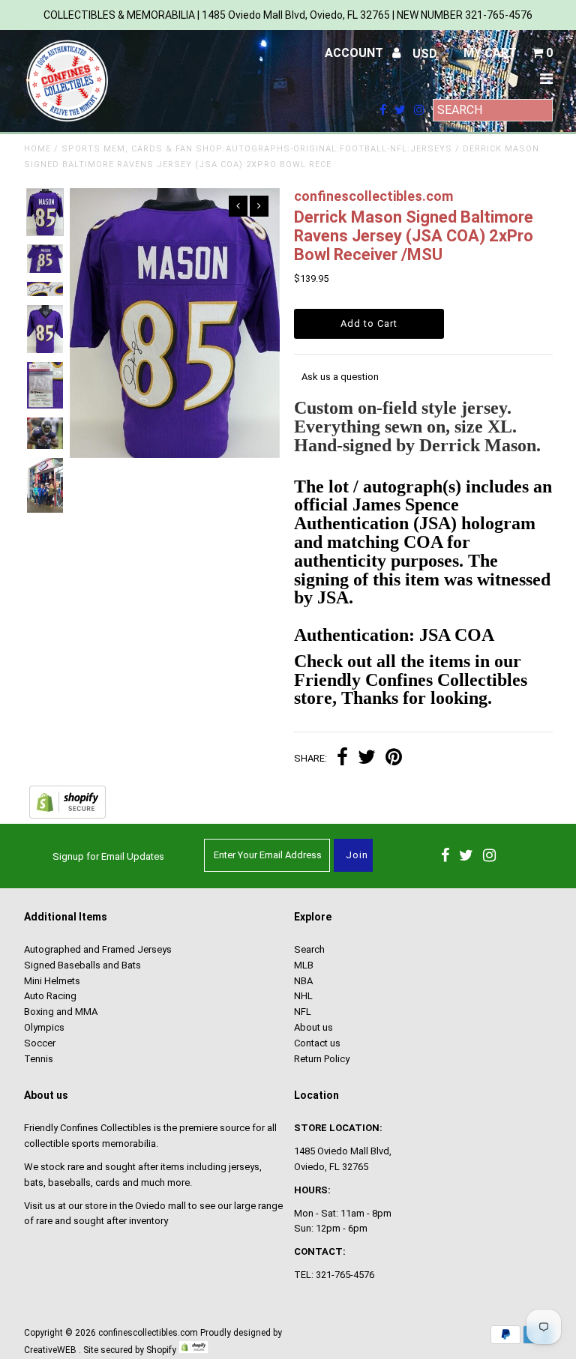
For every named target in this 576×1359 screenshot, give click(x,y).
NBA (303, 980)
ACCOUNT (355, 53)
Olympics (44, 1027)
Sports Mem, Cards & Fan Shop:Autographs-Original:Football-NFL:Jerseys (257, 149)
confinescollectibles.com (148, 1333)
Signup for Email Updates (108, 856)
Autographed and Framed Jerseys (98, 949)
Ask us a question (340, 376)
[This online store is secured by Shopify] (67, 815)
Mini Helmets (52, 980)
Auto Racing (50, 995)
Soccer (40, 1043)
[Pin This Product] (394, 759)
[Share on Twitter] (367, 759)
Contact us (317, 1043)
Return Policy (322, 1058)
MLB (304, 965)
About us (313, 1027)
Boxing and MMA (61, 1011)
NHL (303, 995)
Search (309, 949)
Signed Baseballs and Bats (82, 965)
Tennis (38, 1058)
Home (37, 149)
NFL (302, 1011)
